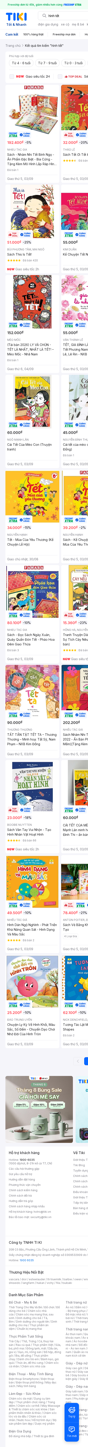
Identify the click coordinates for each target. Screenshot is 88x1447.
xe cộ (65, 24)
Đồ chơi (49, 1307)
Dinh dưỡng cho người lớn (32, 1321)
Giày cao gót (74, 1368)
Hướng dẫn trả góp (21, 1201)
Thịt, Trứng (29, 1341)
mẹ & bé (78, 24)
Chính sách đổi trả (20, 1195)
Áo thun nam (74, 1334)
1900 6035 (27, 1260)
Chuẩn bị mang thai (29, 1328)
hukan (40, 1283)
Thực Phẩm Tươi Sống (26, 1336)
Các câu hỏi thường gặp (24, 1168)
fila (58, 1283)
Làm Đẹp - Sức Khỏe (24, 1394)
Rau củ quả (23, 1345)
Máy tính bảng (26, 1386)
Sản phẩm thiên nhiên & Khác (32, 1411)
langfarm (28, 1283)
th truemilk (54, 1279)
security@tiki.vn (40, 1217)
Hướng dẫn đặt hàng (22, 1179)
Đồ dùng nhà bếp (20, 1436)
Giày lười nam (74, 1391)
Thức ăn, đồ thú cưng (29, 1362)
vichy (50, 1283)
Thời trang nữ (76, 1302)
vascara (14, 1279)
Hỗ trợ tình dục (41, 1420)
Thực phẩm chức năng (30, 1402)
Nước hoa (23, 1420)
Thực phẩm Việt (42, 1345)
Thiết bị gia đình (43, 1436)
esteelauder (37, 1279)
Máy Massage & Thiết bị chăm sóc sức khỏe (34, 1407)
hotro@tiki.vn (42, 1211)
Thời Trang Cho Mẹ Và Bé (25, 1307)
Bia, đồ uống (23, 1355)
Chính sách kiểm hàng (23, 1190)
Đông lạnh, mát (36, 1348)
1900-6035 (27, 1159)
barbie (67, 1279)
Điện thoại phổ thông (29, 1382)
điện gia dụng (48, 24)
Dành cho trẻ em (28, 1359)
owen (78, 1279)
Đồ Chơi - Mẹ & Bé (23, 1302)
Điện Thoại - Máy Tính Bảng (31, 1374)
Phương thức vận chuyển (25, 1185)
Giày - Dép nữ (77, 1363)
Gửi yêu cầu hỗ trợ (20, 1174)
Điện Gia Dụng (20, 1431)
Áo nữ (69, 1307)
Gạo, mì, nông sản (30, 1352)
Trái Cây (14, 1341)
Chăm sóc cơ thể (28, 1405)
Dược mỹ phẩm (45, 1423)
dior (24, 1279)
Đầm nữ (80, 1307)
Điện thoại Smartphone (24, 1379)
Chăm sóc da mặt (20, 1398)
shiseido (14, 1283)
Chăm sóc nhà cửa (33, 1366)
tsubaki (67, 1283)
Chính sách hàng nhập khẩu (27, 1206)
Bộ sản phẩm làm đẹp (32, 1421)
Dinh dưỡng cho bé (28, 1318)
